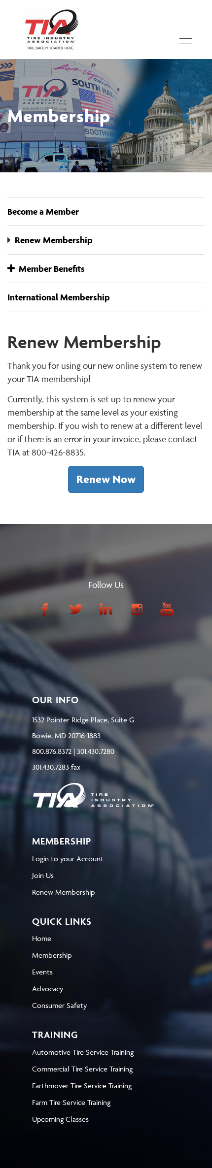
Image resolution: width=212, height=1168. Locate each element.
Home (41, 938)
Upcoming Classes (60, 1119)
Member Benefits (50, 268)
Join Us (43, 875)
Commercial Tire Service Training (82, 1068)
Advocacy (47, 988)
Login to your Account (68, 858)
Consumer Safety (59, 1005)
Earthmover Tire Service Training (82, 1085)
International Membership (58, 297)
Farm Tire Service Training (71, 1102)
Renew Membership (54, 240)
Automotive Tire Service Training (83, 1052)
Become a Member (43, 211)
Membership (51, 955)
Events (42, 971)
